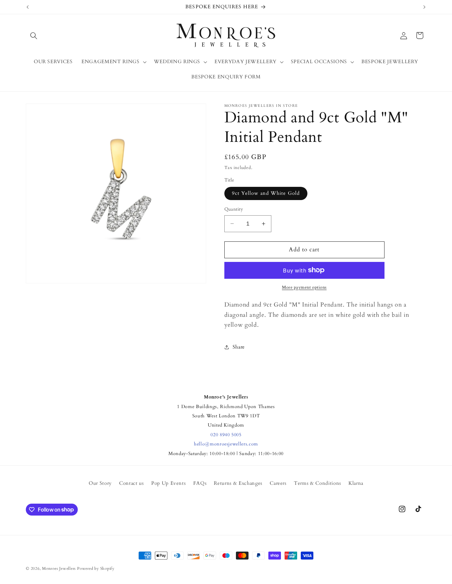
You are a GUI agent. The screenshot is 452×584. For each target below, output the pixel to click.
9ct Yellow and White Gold (266, 193)
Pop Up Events (168, 483)
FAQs (200, 483)
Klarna (355, 483)
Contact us (131, 483)
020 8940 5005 (226, 435)
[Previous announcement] (28, 7)
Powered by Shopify (95, 568)
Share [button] (239, 346)
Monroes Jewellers (59, 568)
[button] (34, 35)
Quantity (233, 209)
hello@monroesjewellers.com (226, 444)
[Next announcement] (424, 7)
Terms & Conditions (317, 483)
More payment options (304, 287)
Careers (278, 483)
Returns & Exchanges (238, 483)
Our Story (100, 483)
